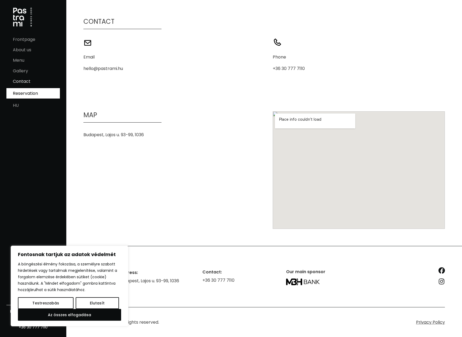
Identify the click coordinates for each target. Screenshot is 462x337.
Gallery (20, 71)
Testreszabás (45, 303)
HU (16, 105)
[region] (69, 286)
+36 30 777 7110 (33, 327)
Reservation (25, 93)
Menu (18, 60)
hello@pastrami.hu (103, 68)
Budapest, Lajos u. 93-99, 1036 (113, 135)
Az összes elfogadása (69, 315)
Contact (21, 81)
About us (22, 50)
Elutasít (97, 303)
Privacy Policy (430, 322)
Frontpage (24, 39)
